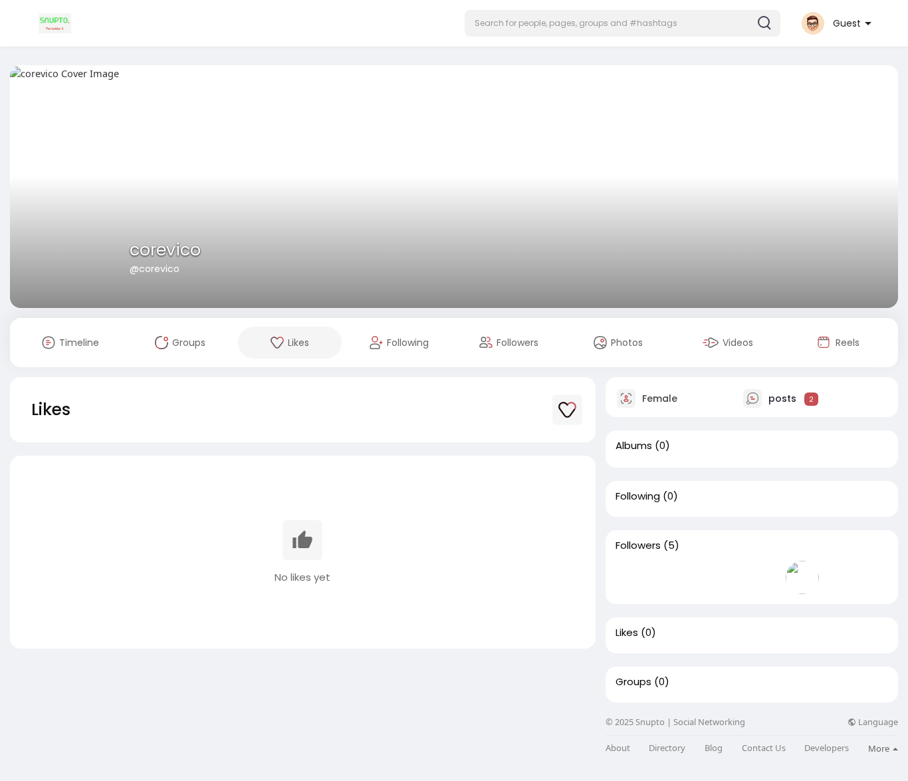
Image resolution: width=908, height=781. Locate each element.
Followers (638, 545)
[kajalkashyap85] (717, 577)
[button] (622, 23)
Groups (633, 682)
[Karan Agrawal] (674, 577)
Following (638, 496)
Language (877, 722)
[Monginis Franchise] (632, 577)
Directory (667, 748)
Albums (634, 445)
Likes (627, 632)
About (618, 748)
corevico (165, 249)
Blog (714, 748)
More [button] (879, 748)
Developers (826, 748)
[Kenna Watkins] (802, 577)
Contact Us (764, 748)
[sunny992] (759, 577)
